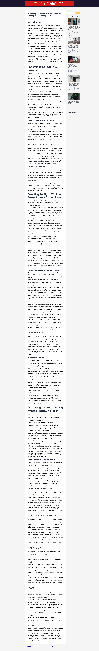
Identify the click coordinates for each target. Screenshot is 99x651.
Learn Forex (70, 114)
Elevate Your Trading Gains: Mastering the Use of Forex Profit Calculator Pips (74, 28)
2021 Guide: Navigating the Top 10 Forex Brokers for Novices (73, 102)
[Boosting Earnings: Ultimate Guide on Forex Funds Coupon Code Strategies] (74, 59)
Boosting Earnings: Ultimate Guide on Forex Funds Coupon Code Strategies (73, 66)
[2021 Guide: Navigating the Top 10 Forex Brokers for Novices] (74, 96)
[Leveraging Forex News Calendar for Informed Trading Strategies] (74, 78)
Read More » (70, 35)
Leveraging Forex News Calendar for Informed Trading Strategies (73, 84)
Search (69, 10)
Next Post (54, 646)
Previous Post (30, 646)
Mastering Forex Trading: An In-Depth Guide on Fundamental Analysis (74, 46)
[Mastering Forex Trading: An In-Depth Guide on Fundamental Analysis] (74, 40)
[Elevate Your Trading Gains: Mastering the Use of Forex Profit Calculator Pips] (74, 21)
